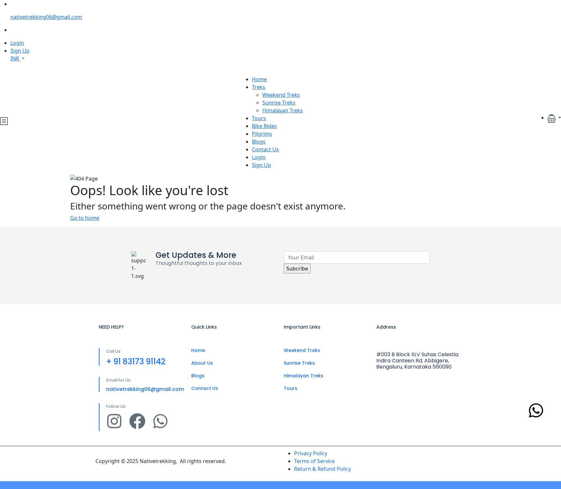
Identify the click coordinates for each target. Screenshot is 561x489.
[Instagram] (114, 421)
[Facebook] (137, 421)
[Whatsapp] (160, 421)
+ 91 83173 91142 (136, 361)
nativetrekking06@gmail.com (46, 16)
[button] (554, 118)
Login (17, 42)
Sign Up (20, 50)
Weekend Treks (281, 94)
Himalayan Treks (282, 110)
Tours (259, 118)
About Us (202, 363)
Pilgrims (262, 133)
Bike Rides (264, 126)
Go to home (84, 217)
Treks (258, 87)
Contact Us (265, 149)
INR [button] (15, 58)
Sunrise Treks (278, 102)
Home (259, 79)
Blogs (259, 141)
